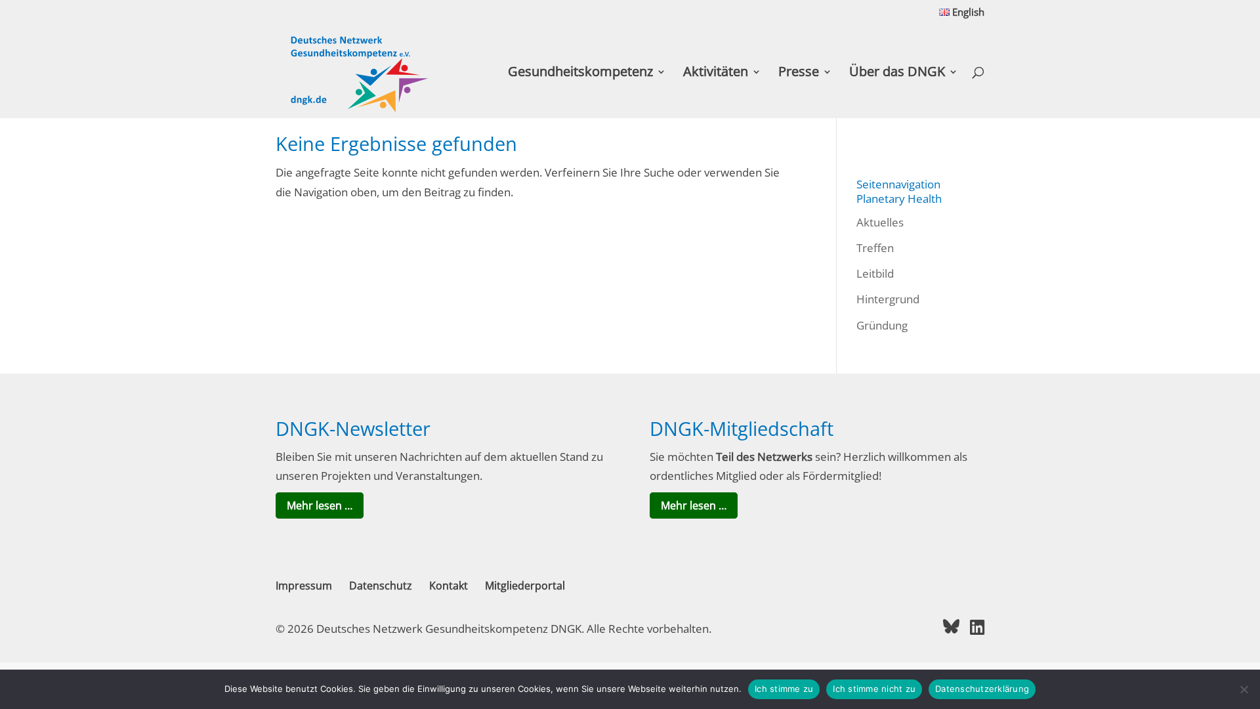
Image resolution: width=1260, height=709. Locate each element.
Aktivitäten (715, 73)
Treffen (875, 247)
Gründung (882, 325)
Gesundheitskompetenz (580, 73)
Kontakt (448, 585)
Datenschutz (380, 585)
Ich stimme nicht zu (874, 688)
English (967, 12)
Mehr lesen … (319, 505)
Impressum (304, 585)
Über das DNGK (897, 73)
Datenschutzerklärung (982, 688)
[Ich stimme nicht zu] (1243, 689)
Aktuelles (880, 222)
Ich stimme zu (784, 688)
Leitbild (875, 273)
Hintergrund (887, 299)
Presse (798, 73)
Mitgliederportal (525, 585)
